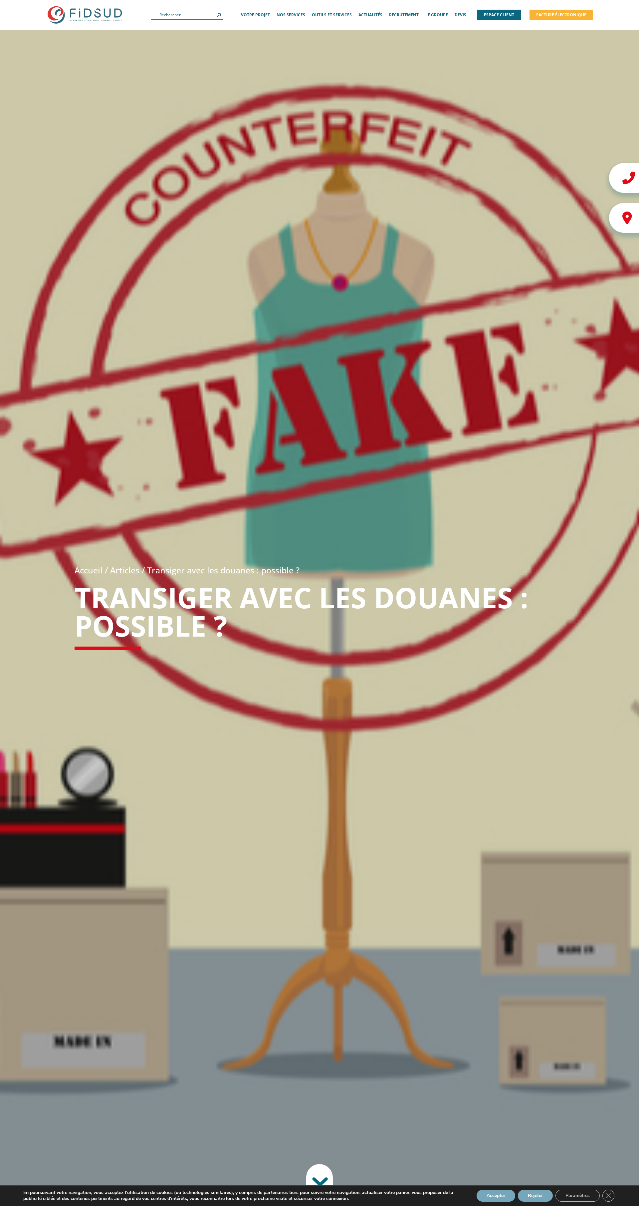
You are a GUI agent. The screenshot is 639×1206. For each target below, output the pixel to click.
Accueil (89, 570)
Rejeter (535, 1195)
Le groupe (436, 15)
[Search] (219, 15)
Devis (460, 15)
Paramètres (577, 1195)
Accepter (496, 1195)
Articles (124, 570)
